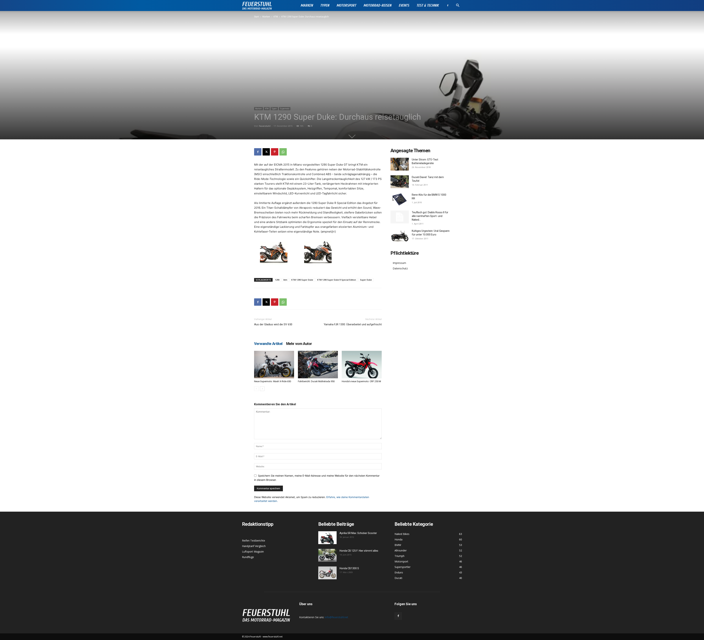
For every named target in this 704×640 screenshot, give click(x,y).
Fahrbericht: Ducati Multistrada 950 (316, 381)
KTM (276, 16)
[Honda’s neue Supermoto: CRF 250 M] (362, 364)
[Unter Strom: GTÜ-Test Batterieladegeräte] (399, 164)
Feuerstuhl (265, 126)
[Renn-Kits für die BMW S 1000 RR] (399, 199)
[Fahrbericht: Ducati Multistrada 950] (318, 364)
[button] (457, 6)
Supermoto (284, 108)
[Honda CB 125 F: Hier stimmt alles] (327, 555)
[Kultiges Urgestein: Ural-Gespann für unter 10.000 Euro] (399, 235)
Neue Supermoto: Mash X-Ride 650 (272, 381)
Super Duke (366, 279)
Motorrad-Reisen (377, 5)
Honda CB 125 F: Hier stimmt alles (359, 550)
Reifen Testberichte (253, 540)
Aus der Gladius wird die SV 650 (273, 324)
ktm (285, 279)
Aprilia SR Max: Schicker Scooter (358, 533)
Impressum (399, 263)
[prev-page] (256, 388)
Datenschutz (400, 268)
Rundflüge (248, 557)
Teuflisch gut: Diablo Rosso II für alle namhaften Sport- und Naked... (430, 216)
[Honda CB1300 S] (327, 572)
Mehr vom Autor (299, 343)
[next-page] (262, 388)
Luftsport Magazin (253, 551)
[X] (266, 152)
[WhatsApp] (283, 152)
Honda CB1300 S (349, 568)
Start (256, 16)
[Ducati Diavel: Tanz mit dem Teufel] (399, 181)
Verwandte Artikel (268, 343)
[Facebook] (447, 5)
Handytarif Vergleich (254, 546)
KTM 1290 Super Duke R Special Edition (336, 279)
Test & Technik (427, 5)
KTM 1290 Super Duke (302, 279)
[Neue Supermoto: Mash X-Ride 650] (274, 364)
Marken (306, 5)
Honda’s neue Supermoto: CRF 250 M (361, 381)
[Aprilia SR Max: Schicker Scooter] (327, 537)
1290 (277, 279)
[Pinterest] (274, 152)
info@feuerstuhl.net (336, 617)
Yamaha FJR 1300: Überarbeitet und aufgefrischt (353, 324)
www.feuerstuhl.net (273, 636)
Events (404, 5)
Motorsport (346, 5)
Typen (324, 5)
